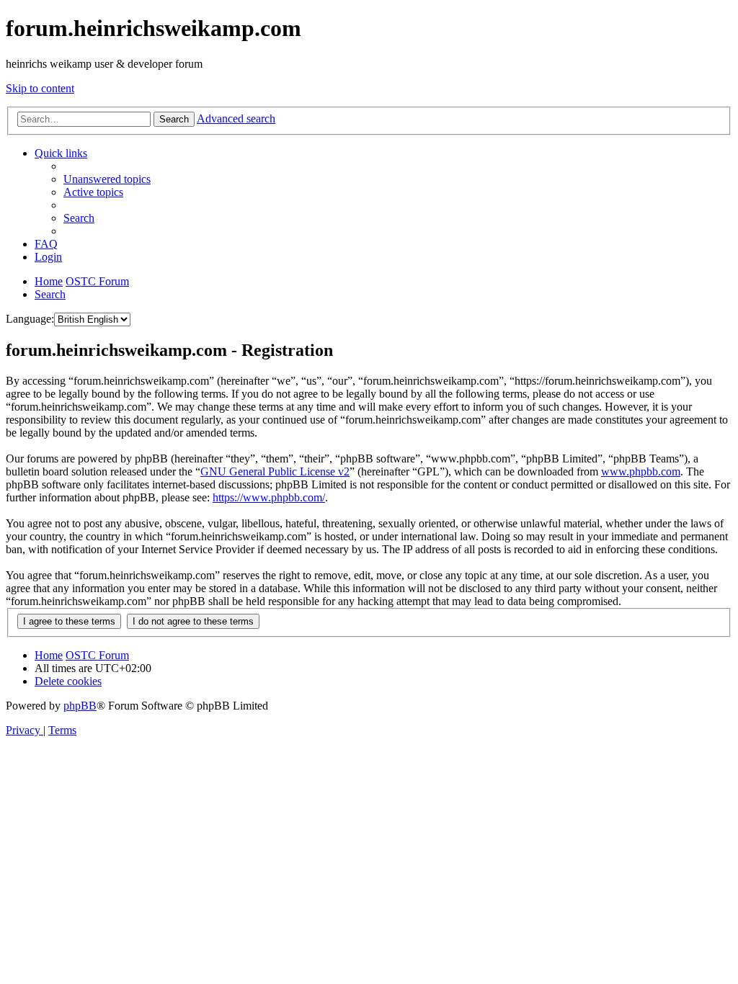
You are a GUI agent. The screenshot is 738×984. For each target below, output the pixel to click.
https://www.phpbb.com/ (269, 497)
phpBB (80, 705)
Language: (30, 319)
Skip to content (40, 88)
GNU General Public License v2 (275, 471)
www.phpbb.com (640, 471)
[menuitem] (107, 179)
